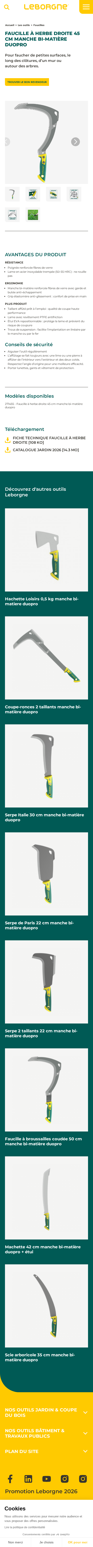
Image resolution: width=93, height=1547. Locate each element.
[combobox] (5, 9)
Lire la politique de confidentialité (25, 1527)
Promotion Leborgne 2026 (41, 1491)
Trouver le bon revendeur (27, 82)
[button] (75, 141)
